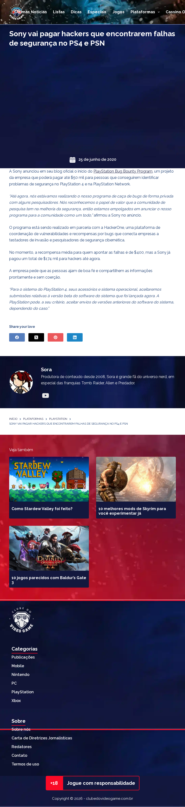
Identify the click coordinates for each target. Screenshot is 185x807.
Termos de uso (25, 764)
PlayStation (23, 692)
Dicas (76, 12)
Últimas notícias (31, 12)
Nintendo (20, 674)
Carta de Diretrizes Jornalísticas (42, 738)
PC (14, 683)
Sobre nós (21, 729)
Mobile (18, 666)
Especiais (97, 12)
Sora (46, 369)
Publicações (23, 657)
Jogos (118, 12)
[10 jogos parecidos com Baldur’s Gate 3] (49, 548)
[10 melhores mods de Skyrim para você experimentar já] (136, 479)
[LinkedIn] (75, 337)
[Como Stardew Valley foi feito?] (49, 479)
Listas (59, 12)
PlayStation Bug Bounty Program (122, 171)
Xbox (16, 700)
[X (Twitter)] (36, 337)
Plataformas (143, 12)
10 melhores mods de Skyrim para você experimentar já (132, 511)
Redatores (22, 746)
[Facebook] (17, 337)
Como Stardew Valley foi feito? (42, 508)
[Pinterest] (55, 337)
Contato (19, 755)
